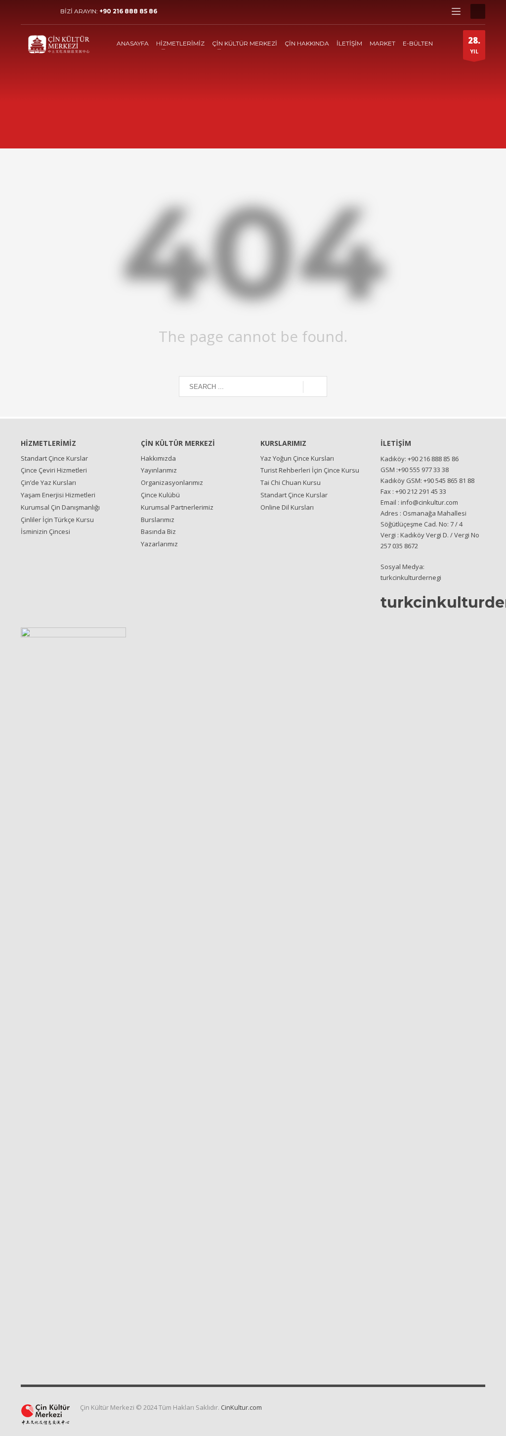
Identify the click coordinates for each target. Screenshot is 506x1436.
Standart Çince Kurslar (54, 458)
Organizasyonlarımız (172, 482)
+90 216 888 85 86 (128, 11)
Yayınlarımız (159, 470)
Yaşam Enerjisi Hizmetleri (58, 494)
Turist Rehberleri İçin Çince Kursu (309, 470)
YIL (474, 45)
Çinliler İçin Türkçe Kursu (57, 519)
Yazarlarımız (159, 543)
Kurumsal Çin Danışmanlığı (60, 507)
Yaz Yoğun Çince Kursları (297, 458)
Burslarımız (157, 519)
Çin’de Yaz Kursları (48, 482)
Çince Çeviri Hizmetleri (54, 470)
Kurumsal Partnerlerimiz (177, 507)
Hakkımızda (158, 458)
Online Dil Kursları (287, 507)
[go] (315, 387)
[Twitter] (43, 11)
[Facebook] (28, 11)
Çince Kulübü (160, 494)
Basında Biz (158, 531)
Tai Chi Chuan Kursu (290, 482)
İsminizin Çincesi (45, 531)
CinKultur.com (241, 1407)
